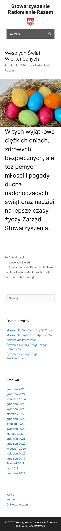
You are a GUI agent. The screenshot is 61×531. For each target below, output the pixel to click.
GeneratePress (36, 525)
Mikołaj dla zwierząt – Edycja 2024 (29, 335)
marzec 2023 (15, 414)
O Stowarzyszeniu (18, 504)
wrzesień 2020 (16, 448)
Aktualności (16, 257)
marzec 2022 (15, 433)
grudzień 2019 (16, 458)
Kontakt (11, 499)
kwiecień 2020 (16, 453)
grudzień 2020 (16, 443)
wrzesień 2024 (16, 399)
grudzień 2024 (16, 394)
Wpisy (10, 494)
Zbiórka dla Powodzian (22, 340)
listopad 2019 (15, 463)
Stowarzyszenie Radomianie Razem (30, 9)
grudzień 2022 (16, 419)
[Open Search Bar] (49, 34)
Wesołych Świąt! (19, 262)
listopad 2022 (15, 423)
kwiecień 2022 (16, 428)
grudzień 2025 (16, 389)
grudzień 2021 (16, 438)
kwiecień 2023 (16, 409)
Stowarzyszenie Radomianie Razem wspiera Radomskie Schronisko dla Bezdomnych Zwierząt (30, 272)
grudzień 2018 (16, 473)
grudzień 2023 (16, 404)
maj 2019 (13, 468)
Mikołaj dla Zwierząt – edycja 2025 (29, 330)
